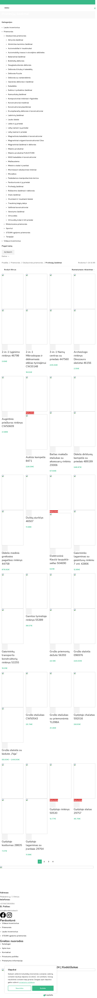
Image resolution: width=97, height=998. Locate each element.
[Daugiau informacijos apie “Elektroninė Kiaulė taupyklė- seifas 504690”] (53, 551)
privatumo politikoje (27, 982)
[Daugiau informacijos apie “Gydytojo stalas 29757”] (77, 805)
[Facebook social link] (42, 2)
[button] (5, 347)
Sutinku (43, 988)
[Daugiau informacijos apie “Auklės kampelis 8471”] (29, 452)
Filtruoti (8, 252)
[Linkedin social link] (51, 2)
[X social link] (45, 2)
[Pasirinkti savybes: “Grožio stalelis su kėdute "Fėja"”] (5, 745)
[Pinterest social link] (48, 2)
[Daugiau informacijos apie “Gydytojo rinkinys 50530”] (53, 805)
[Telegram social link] (54, 2)
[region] (31, 979)
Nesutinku (19, 988)
